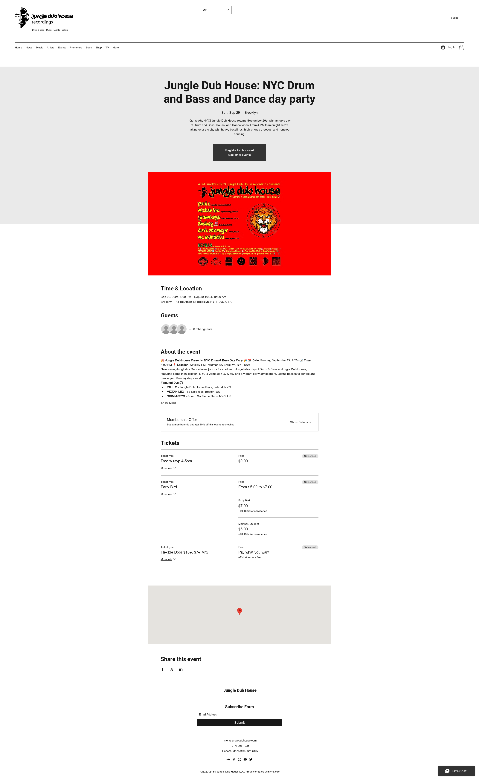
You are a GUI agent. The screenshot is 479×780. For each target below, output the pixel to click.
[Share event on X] (171, 669)
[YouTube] (245, 759)
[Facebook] (234, 759)
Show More (168, 402)
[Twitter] (251, 759)
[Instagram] (239, 759)
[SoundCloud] (228, 759)
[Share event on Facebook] (162, 669)
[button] (116, 47)
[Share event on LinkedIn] (181, 669)
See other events (239, 155)
